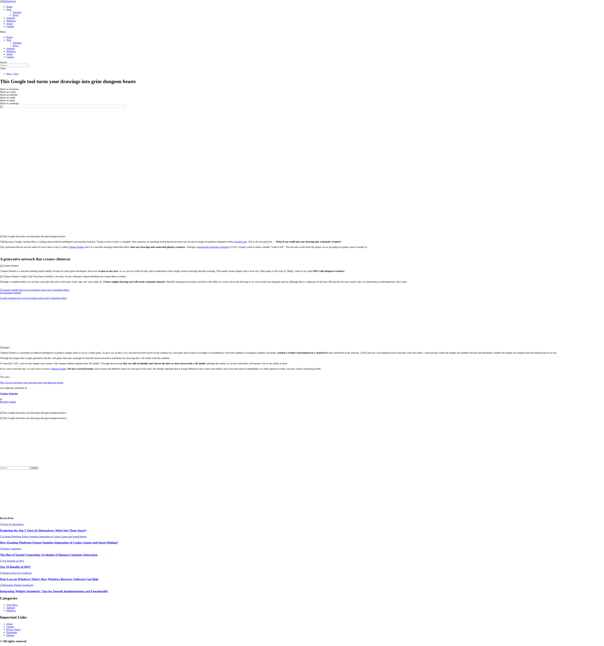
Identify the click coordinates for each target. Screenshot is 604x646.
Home (9, 6)
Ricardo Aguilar (8, 401)
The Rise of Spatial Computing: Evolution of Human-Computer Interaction (49, 554)
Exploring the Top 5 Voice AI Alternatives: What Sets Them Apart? (43, 530)
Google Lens (240, 241)
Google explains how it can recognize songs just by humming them (33, 298)
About (9, 23)
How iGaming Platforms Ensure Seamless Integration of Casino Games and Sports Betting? (59, 542)
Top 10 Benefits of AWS (15, 567)
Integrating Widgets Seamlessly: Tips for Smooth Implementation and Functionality (54, 591)
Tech (8, 9)
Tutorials (17, 12)
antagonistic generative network (213, 247)
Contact (10, 26)
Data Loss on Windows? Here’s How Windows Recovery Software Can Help (49, 579)
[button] (302, 31)
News (15, 15)
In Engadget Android (10, 292)
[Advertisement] (94, 211)
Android (10, 18)
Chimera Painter (76, 247)
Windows (11, 20)
